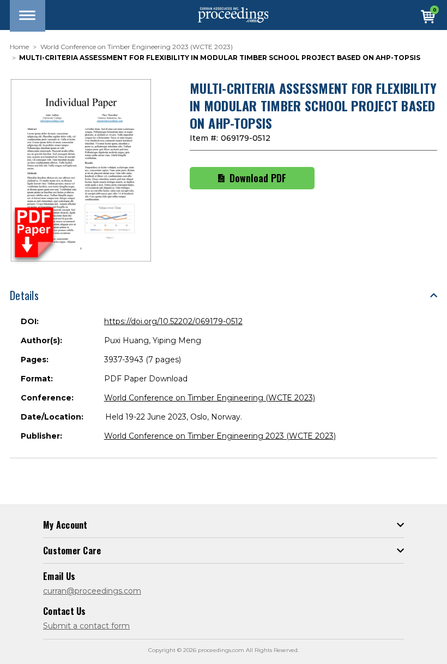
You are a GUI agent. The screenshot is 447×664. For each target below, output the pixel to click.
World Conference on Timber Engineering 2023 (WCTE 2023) (220, 436)
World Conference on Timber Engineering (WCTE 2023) (209, 398)
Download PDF (257, 178)
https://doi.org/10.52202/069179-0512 (173, 321)
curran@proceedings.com (92, 591)
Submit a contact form (86, 626)
